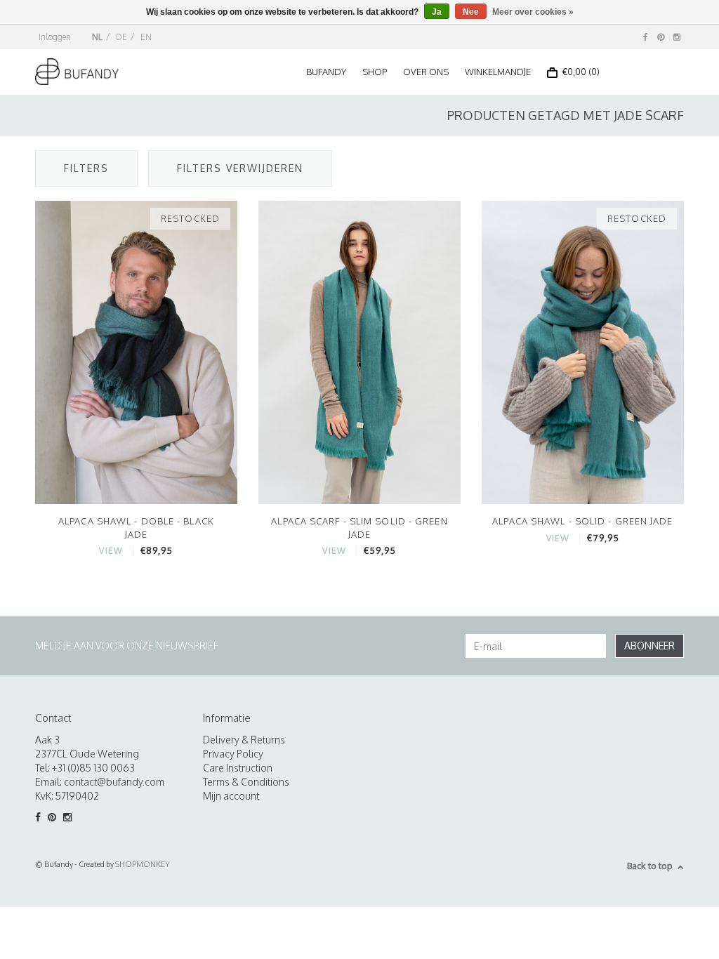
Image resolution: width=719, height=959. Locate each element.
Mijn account (231, 796)
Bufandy (326, 71)
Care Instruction (237, 768)
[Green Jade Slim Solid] (359, 351)
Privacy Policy (233, 754)
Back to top (650, 865)
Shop (374, 71)
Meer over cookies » (533, 12)
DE (121, 37)
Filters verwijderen (240, 168)
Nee (471, 12)
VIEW (110, 550)
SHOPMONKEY (142, 864)
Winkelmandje (498, 71)
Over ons (426, 71)
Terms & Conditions (246, 782)
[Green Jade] (583, 351)
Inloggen (55, 37)
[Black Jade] (136, 351)
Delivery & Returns (244, 740)
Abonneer (649, 646)
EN (146, 37)
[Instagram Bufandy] (676, 37)
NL (97, 37)
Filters (86, 168)
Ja (437, 12)
